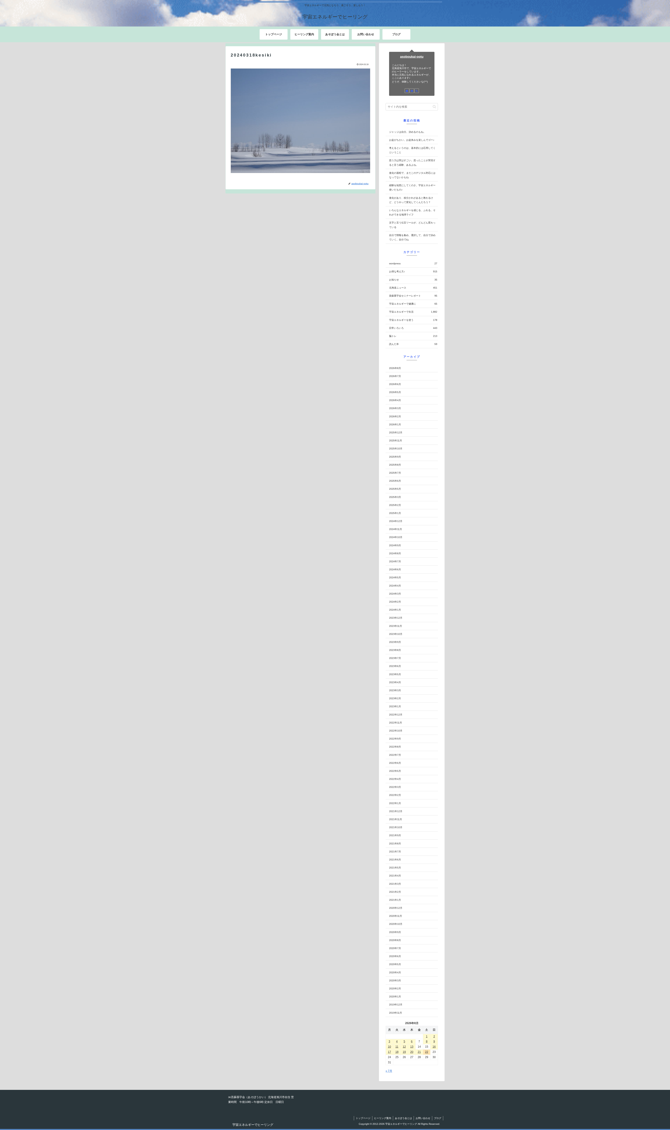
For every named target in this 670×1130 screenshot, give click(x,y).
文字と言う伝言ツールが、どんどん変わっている (412, 224)
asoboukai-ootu (411, 56)
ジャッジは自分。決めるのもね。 (407, 131)
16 (434, 1046)
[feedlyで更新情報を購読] (412, 90)
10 (389, 1046)
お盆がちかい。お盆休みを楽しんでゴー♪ (411, 140)
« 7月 (389, 1070)
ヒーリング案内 (382, 1118)
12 (404, 1046)
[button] (434, 107)
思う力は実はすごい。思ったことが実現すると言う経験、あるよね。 (412, 162)
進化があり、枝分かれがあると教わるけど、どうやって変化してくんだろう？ (411, 200)
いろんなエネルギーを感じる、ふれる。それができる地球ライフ (412, 212)
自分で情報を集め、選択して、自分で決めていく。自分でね (412, 237)
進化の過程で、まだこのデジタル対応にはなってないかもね (412, 175)
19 (404, 1051)
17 (389, 1051)
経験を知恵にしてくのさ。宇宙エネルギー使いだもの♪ (412, 187)
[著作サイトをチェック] (407, 90)
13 (411, 1046)
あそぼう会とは (403, 1118)
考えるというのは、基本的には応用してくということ (412, 150)
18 (397, 1051)
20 (411, 1051)
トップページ (363, 1118)
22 (426, 1051)
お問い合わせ (423, 1118)
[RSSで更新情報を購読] (416, 90)
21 (419, 1051)
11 (396, 1046)
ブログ (437, 1118)
